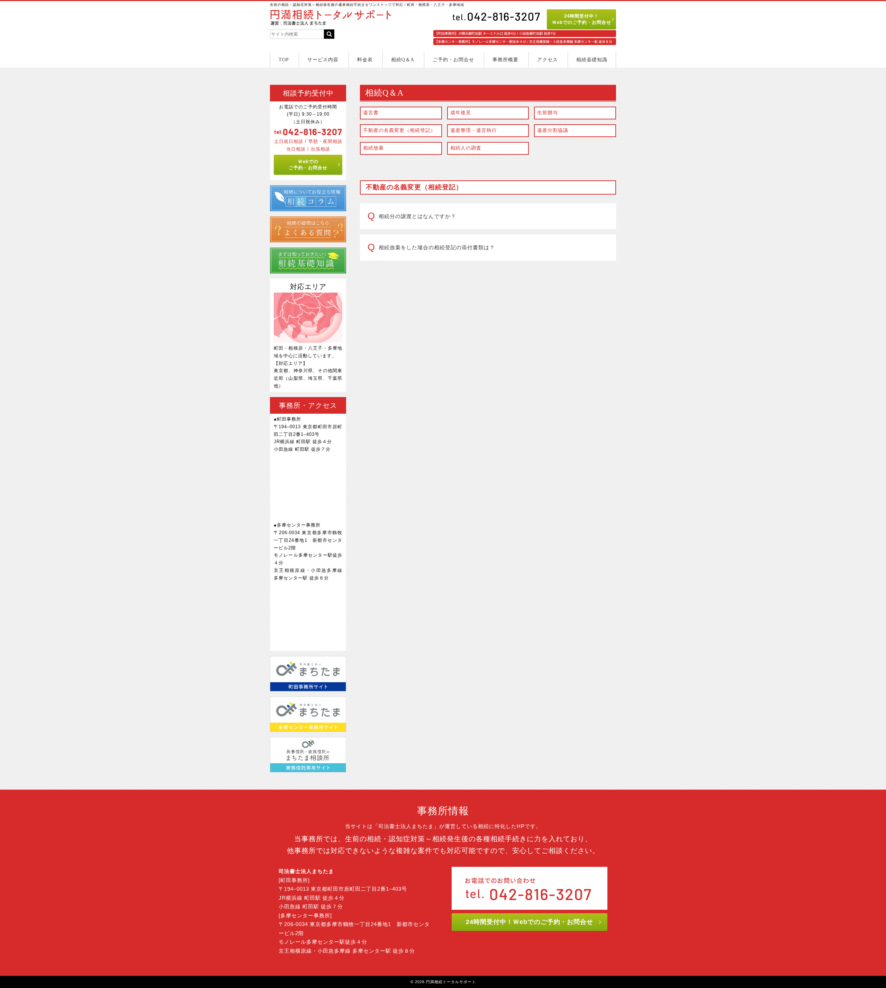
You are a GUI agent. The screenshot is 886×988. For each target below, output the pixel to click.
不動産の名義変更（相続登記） (399, 130)
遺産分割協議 (552, 130)
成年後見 (460, 112)
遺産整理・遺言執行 (473, 130)
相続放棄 (373, 148)
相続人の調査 (465, 148)
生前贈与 (547, 112)
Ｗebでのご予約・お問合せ (308, 164)
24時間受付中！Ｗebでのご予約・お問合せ (581, 19)
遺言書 (371, 112)
